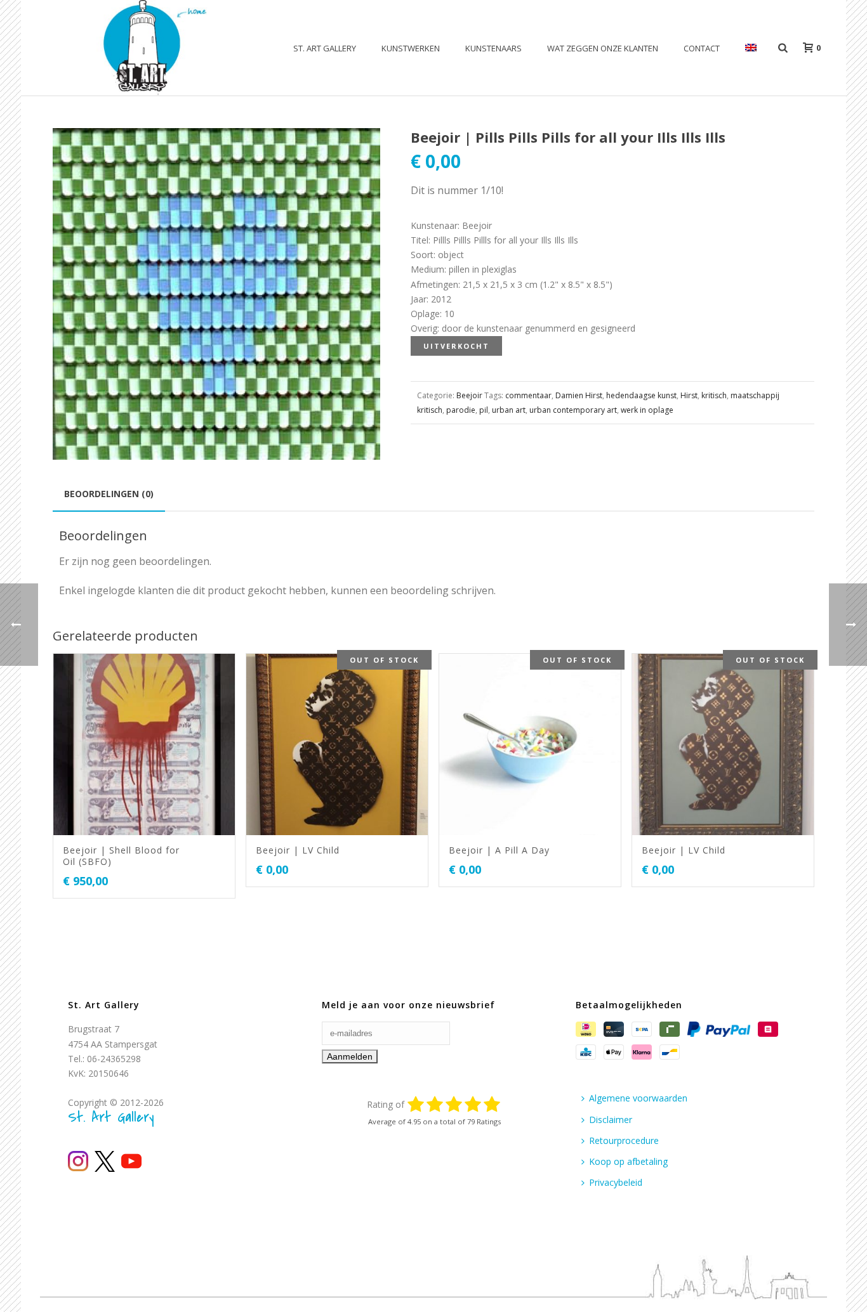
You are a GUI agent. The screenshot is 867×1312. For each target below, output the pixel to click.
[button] (355, 153)
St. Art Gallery (324, 48)
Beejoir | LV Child (298, 850)
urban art (509, 410)
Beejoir (469, 395)
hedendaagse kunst (641, 395)
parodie (460, 410)
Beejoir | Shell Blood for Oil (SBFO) (121, 855)
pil (483, 410)
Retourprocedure (624, 1140)
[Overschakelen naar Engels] (750, 48)
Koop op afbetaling (628, 1161)
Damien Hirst (578, 395)
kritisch (714, 395)
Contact (702, 48)
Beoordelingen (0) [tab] (109, 494)
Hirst (689, 395)
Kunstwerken (410, 48)
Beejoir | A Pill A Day (499, 850)
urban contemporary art (573, 410)
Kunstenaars (493, 48)
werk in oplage (647, 410)
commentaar (528, 395)
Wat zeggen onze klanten (602, 48)
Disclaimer (610, 1120)
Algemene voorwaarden (638, 1098)
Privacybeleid (615, 1182)
